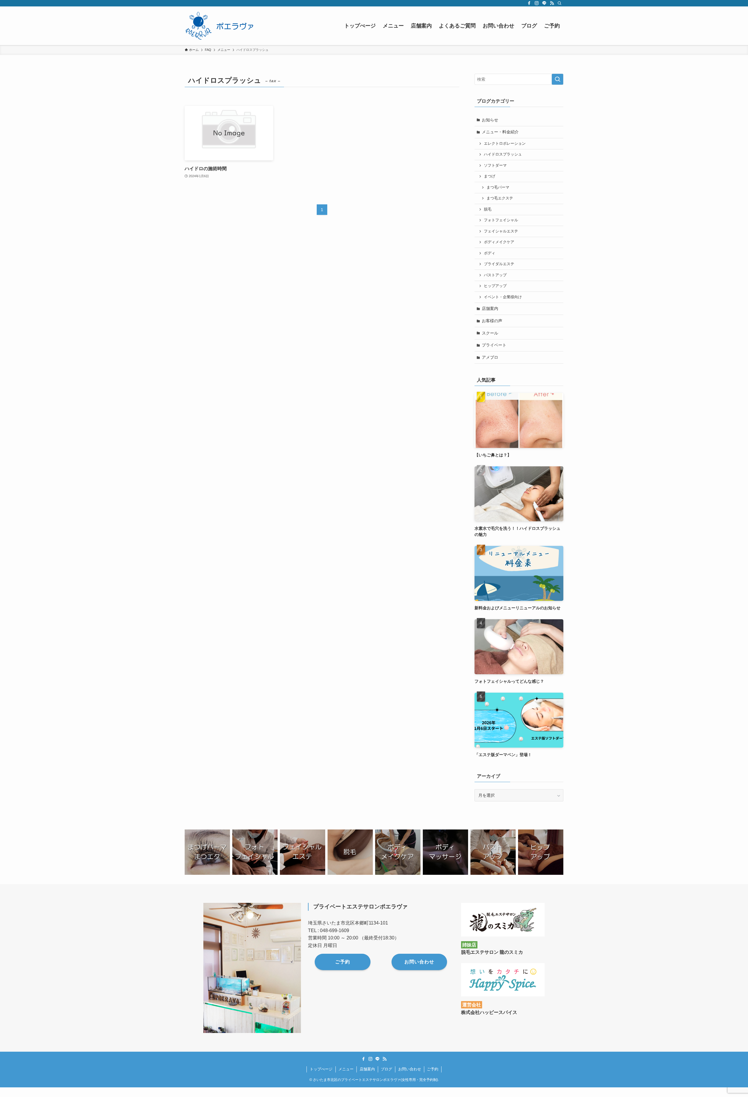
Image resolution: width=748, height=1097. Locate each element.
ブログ (386, 1069)
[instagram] (537, 3)
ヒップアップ (495, 286)
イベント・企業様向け (503, 297)
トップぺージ (321, 1069)
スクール (490, 333)
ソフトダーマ (495, 165)
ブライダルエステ (499, 264)
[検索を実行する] (557, 79)
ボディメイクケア (499, 242)
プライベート (494, 345)
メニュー (346, 1069)
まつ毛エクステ (499, 198)
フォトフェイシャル (501, 220)
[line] (544, 3)
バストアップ (495, 275)
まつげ (489, 176)
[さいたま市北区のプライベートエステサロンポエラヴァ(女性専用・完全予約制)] (221, 25)
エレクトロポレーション (505, 144)
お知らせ (490, 120)
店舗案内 (490, 308)
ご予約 (432, 1069)
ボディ (489, 253)
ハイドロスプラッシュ (503, 154)
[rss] (552, 3)
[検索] (559, 3)
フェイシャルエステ (501, 231)
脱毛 (487, 209)
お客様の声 (492, 320)
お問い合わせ (409, 1069)
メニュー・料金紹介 (500, 132)
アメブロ (490, 357)
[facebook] (529, 3)
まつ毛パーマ (497, 187)
